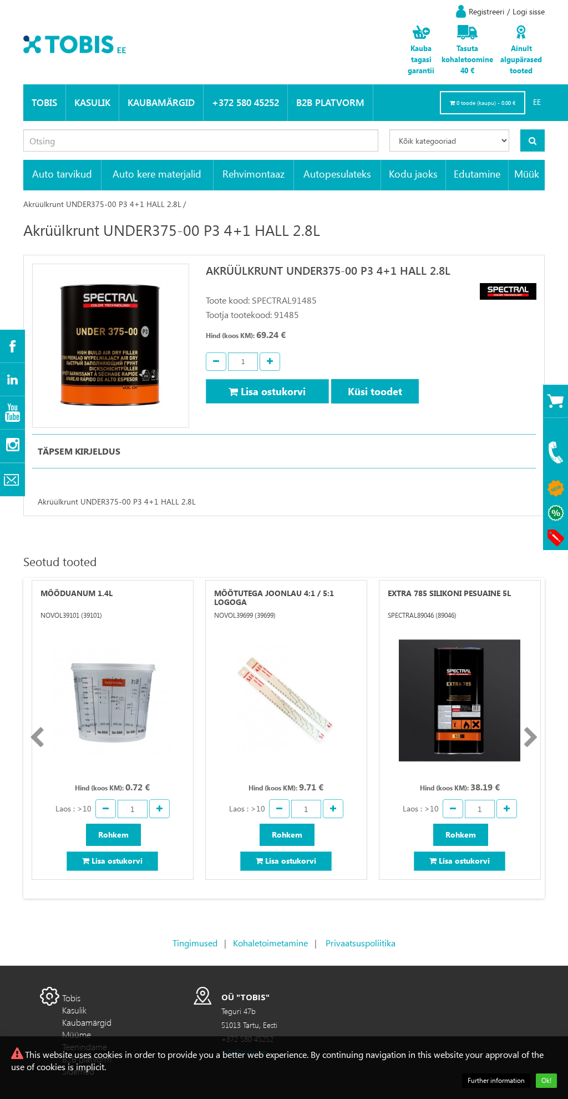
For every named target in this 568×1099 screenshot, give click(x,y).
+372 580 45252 (245, 102)
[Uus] (555, 488)
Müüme (76, 1034)
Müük (526, 173)
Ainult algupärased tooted (521, 59)
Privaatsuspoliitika (360, 943)
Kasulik (92, 102)
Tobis (44, 102)
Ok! (546, 1080)
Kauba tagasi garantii (421, 59)
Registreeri (486, 11)
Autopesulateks (337, 173)
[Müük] (555, 537)
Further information (496, 1080)
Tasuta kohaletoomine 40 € (467, 59)
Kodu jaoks (413, 173)
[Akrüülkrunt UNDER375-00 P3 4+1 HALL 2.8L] (111, 346)
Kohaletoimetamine (270, 943)
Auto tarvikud (62, 173)
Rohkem (113, 834)
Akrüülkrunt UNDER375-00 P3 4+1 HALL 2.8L (102, 204)
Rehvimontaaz (253, 173)
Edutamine (477, 173)
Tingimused (195, 943)
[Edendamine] (555, 513)
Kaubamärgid (161, 102)
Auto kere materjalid (157, 173)
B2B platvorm (330, 102)
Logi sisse (529, 11)
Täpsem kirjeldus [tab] (79, 451)
